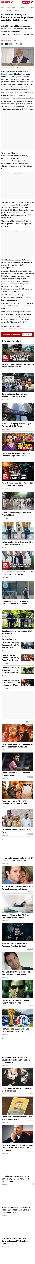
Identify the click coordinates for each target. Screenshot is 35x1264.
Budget (12, 306)
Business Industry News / (25, 7)
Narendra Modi (7, 74)
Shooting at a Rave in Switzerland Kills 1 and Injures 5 (17, 632)
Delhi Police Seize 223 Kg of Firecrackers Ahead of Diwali (17, 513)
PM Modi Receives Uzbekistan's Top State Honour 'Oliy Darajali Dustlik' (17, 573)
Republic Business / (11, 7)
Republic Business (6, 40)
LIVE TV (26, 2)
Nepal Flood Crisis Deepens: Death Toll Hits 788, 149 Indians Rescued (18, 365)
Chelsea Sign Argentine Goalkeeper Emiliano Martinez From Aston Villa (15, 602)
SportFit (4, 607)
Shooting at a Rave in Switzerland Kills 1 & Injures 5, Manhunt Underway (10, 671)
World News (5, 370)
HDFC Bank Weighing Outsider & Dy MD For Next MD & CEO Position (17, 424)
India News (5, 399)
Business (29, 82)
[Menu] (32, 2)
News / (3, 7)
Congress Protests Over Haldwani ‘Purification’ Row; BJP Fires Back (14, 395)
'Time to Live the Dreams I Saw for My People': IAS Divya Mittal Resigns (16, 454)
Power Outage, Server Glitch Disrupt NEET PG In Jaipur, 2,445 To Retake (17, 484)
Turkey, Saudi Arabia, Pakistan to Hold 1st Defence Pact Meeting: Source (17, 543)
